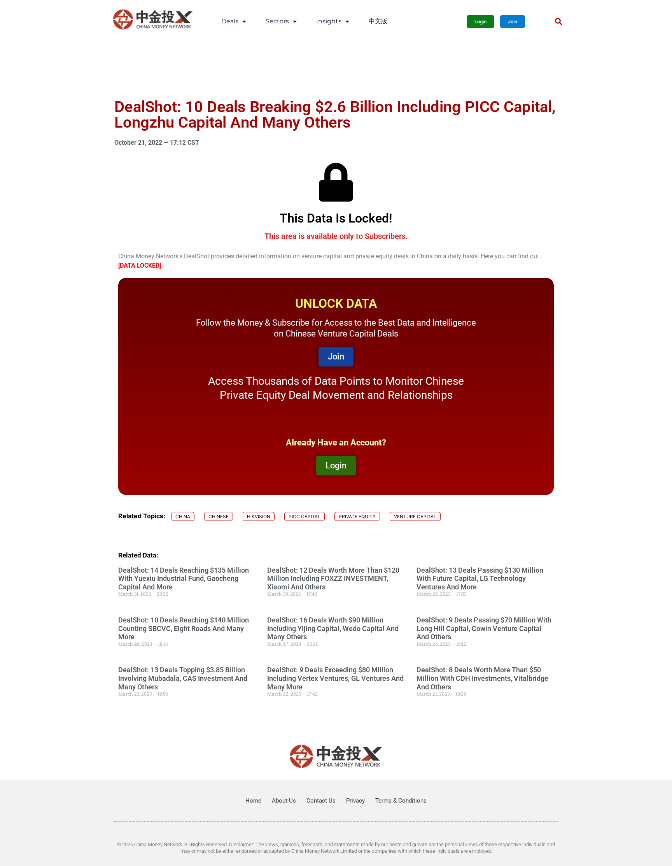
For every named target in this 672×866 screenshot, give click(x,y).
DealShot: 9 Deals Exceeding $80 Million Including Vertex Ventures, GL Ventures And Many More (335, 678)
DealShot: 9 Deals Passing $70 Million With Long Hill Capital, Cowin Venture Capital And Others (483, 628)
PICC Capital (304, 516)
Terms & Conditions (401, 800)
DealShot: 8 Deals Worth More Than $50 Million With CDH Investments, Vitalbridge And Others (482, 678)
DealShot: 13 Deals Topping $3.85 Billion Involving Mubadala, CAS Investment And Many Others (182, 678)
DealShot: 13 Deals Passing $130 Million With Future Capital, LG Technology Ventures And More (479, 578)
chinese (218, 516)
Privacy (355, 800)
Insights (328, 21)
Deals (229, 21)
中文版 (378, 21)
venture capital (415, 516)
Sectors (277, 21)
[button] (558, 21)
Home (253, 800)
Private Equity (357, 516)
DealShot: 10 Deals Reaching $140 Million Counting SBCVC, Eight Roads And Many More (183, 628)
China (182, 516)
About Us (284, 800)
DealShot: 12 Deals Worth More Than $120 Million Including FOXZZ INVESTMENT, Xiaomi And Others (333, 578)
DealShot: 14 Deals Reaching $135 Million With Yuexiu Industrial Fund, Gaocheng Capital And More (183, 578)
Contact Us (321, 800)
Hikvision (258, 516)
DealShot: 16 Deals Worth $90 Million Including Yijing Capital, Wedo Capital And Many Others (333, 628)
